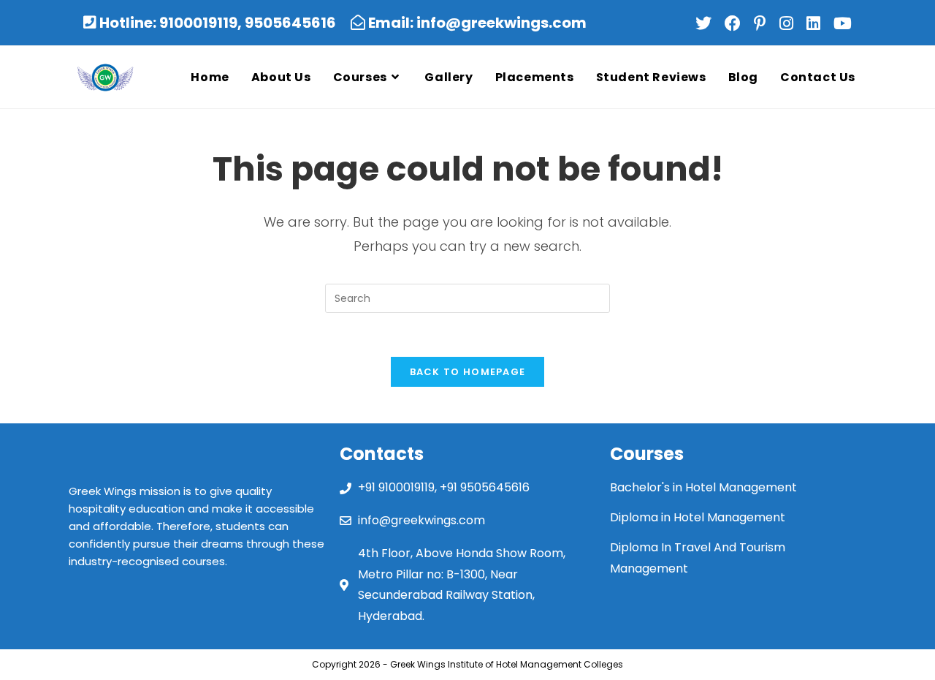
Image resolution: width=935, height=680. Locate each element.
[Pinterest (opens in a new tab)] (763, 23)
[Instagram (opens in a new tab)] (790, 23)
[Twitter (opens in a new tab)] (707, 23)
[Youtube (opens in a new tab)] (841, 23)
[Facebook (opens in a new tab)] (736, 23)
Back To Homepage (468, 372)
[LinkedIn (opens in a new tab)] (817, 23)
